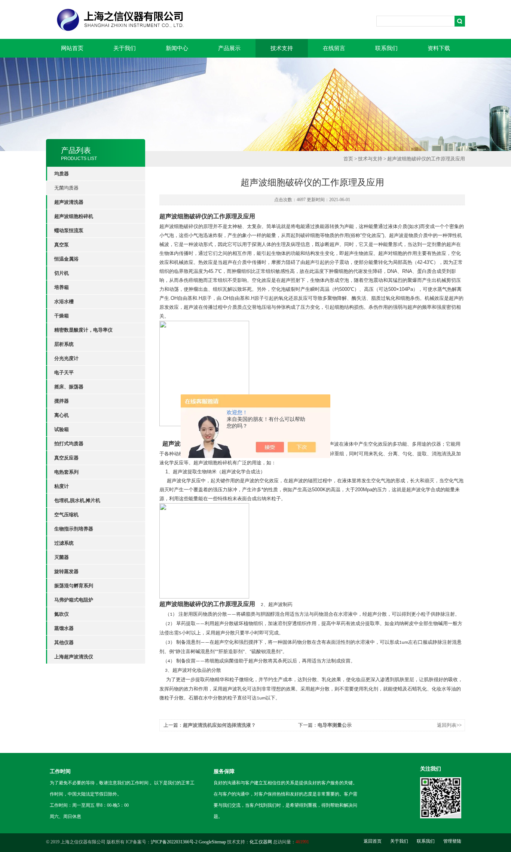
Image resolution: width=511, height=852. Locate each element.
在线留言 (334, 48)
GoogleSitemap (212, 842)
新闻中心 (177, 48)
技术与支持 (370, 159)
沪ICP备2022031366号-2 (174, 842)
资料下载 (439, 48)
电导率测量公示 (335, 725)
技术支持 (281, 48)
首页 (348, 159)
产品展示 (229, 48)
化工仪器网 (261, 842)
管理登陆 (452, 841)
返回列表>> (449, 725)
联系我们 (386, 48)
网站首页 (72, 48)
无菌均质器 (66, 188)
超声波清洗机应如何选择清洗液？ (219, 725)
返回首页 (373, 841)
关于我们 (124, 48)
